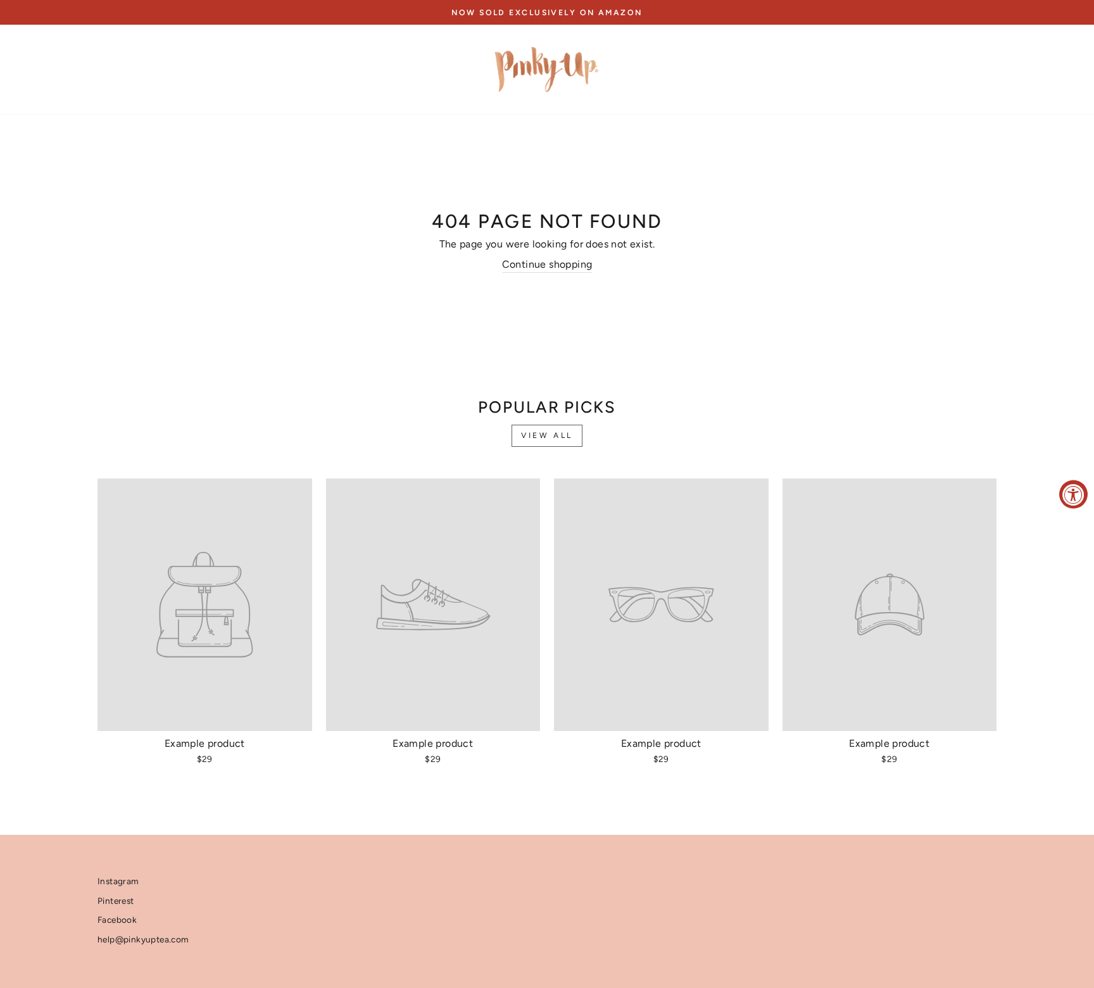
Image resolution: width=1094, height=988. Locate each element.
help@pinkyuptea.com (143, 939)
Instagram (118, 881)
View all (547, 435)
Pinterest (115, 901)
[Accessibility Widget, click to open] (1073, 494)
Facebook (117, 920)
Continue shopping (547, 264)
